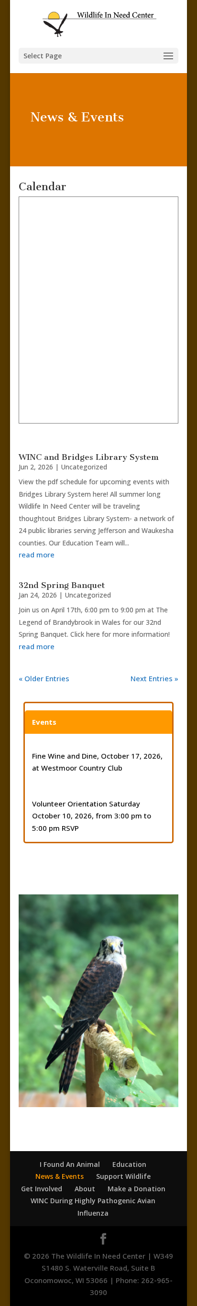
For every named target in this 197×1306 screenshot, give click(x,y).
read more (37, 554)
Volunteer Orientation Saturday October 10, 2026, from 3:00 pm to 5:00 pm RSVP (91, 816)
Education (129, 1164)
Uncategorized (84, 466)
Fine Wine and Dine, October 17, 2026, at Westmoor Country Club (97, 762)
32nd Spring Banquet (62, 585)
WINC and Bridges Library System (89, 457)
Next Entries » (154, 678)
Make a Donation (136, 1188)
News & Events (59, 1176)
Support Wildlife (123, 1176)
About (85, 1188)
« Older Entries (44, 678)
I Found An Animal (70, 1164)
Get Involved (41, 1188)
